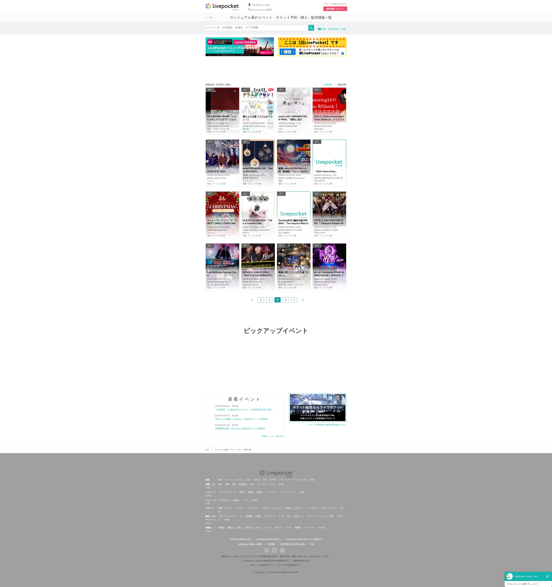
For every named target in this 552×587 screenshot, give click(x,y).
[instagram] (284, 550)
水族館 (258, 516)
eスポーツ (298, 508)
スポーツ (210, 508)
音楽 (208, 479)
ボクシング (277, 508)
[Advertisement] (276, 71)
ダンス (272, 484)
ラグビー (240, 508)
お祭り (239, 527)
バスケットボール (329, 508)
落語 (234, 484)
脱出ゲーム (299, 516)
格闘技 (288, 508)
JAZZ (264, 479)
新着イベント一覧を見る (273, 436)
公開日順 (327, 84)
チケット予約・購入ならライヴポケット (222, 7)
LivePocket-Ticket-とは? (240, 539)
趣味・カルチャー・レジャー (211, 519)
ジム (241, 516)
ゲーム (281, 516)
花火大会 (249, 527)
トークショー (272, 492)
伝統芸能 (243, 484)
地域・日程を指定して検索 (338, 29)
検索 (311, 28)
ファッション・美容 (325, 516)
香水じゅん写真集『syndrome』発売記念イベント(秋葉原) (241, 419)
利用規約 (271, 544)
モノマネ (262, 484)
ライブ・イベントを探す (262, 9)
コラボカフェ (224, 500)
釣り (289, 516)
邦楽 (220, 479)
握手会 (242, 492)
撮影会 (260, 492)
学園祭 (298, 527)
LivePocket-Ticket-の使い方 (268, 539)
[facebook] (276, 550)
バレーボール (253, 508)
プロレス (266, 508)
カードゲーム (270, 516)
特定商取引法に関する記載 (293, 544)
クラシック (284, 479)
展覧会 (251, 492)
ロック (228, 479)
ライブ (283, 492)
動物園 (249, 516)
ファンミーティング (227, 492)
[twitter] (268, 550)
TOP (207, 450)
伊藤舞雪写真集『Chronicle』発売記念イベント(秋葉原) (240, 428)
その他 (312, 479)
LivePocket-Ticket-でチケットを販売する (304, 539)
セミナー (268, 527)
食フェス (279, 527)
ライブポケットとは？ (261, 5)
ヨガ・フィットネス (227, 516)
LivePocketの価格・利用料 (250, 544)
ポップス (238, 479)
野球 (220, 508)
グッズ (292, 492)
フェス (248, 479)
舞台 (220, 484)
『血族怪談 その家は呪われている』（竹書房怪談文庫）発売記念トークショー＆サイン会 (256, 409)
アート (289, 527)
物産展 (221, 527)
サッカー (229, 508)
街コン (259, 527)
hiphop (257, 479)
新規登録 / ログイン (335, 9)
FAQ (312, 544)
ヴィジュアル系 (299, 479)
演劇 (227, 484)
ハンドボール (312, 508)
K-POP (273, 479)
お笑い (253, 484)
